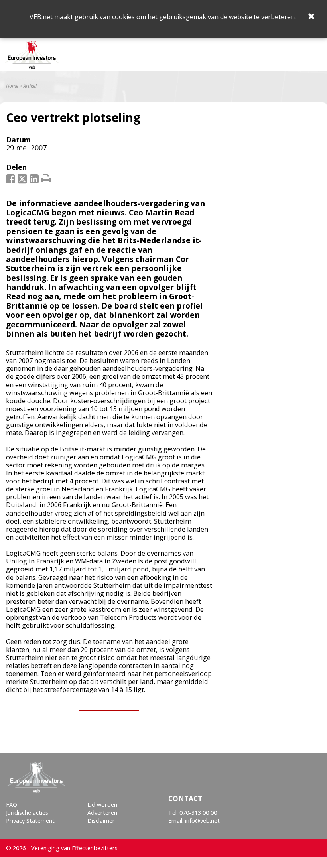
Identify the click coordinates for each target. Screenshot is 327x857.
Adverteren (102, 812)
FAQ (11, 804)
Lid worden (102, 804)
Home (12, 86)
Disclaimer (101, 820)
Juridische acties (27, 812)
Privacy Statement (30, 820)
